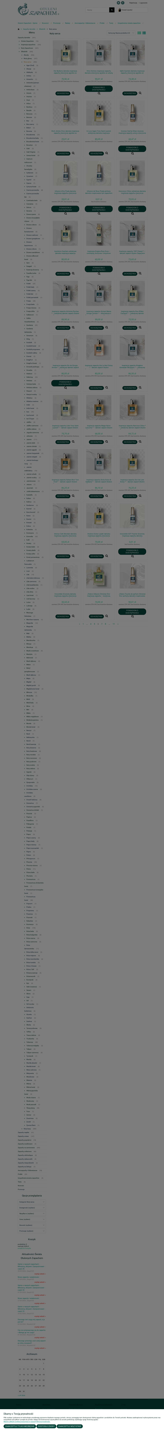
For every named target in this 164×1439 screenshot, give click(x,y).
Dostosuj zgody (46, 1426)
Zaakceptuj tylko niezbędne (19, 1426)
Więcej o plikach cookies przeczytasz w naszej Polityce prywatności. (27, 1421)
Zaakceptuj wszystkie (69, 1426)
